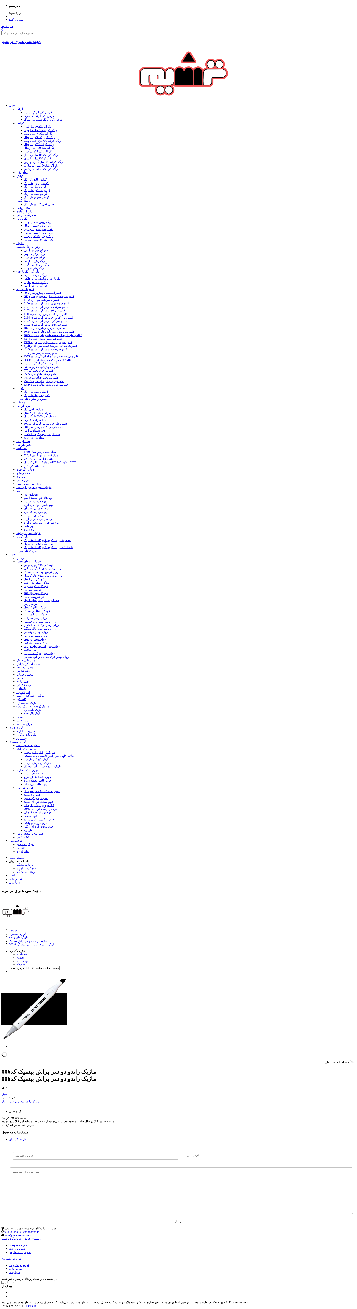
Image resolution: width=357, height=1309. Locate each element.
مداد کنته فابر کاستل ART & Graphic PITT (50, 462)
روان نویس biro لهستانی (38, 565)
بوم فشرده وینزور (35, 501)
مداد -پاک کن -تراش (28, 663)
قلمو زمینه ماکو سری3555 (40, 374)
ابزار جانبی (22, 480)
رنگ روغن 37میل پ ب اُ (38, 232)
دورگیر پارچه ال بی (35, 285)
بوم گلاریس (31, 494)
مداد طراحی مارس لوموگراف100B (45, 423)
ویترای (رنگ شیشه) (28, 246)
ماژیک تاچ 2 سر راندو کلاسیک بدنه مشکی (49, 755)
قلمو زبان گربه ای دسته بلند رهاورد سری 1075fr (53, 335)
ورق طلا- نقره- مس (28, 483)
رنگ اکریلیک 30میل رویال (39, 137)
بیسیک (5, 1094)
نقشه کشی (23, 837)
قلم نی (20, 847)
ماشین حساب (24, 674)
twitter (20, 957)
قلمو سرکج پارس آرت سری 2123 (44, 310)
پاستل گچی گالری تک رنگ (39, 204)
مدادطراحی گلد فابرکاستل (40, 413)
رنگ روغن (22, 218)
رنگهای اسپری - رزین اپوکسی (34, 487)
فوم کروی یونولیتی (35, 823)
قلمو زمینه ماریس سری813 (41, 352)
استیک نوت (23, 692)
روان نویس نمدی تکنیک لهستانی (43, 568)
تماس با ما (15, 879)
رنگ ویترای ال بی (34, 261)
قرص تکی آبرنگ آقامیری (39, 116)
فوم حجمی (30, 815)
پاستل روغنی (24, 207)
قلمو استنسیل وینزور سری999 (42, 292)
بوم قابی (29, 526)
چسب (20, 716)
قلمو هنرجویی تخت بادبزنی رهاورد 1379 (48, 342)
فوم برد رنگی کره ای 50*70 (41, 808)
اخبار (12, 875)
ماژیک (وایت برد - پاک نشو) (32, 706)
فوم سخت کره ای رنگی (38, 826)
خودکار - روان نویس (28, 561)
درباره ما (14, 882)
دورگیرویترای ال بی (36, 250)
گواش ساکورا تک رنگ (37, 190)
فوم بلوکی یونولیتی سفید (39, 819)
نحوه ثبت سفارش (20, 1252)
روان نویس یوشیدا (35, 639)
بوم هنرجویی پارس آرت (38, 519)
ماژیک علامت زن (26, 702)
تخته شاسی (23, 671)
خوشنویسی (16, 840)
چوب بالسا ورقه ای (36, 784)
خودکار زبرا (31, 603)
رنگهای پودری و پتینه (28, 533)
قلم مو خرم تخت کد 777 (39, 370)
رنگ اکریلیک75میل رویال (39, 144)
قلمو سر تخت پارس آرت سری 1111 (45, 314)
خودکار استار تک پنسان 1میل (41, 600)
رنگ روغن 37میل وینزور (38, 229)
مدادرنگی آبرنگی (26, 215)
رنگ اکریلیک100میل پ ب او (41, 154)
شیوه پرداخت (17, 1248)
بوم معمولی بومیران (36, 508)
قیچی (19, 678)
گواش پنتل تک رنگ (35, 186)
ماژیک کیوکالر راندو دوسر (39, 752)
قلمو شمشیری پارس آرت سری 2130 (46, 303)
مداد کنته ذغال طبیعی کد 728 (41, 458)
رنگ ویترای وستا (34, 268)
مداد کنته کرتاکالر (34, 466)
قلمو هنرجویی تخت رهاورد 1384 (43, 338)
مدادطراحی (23, 405)
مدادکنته (21, 448)
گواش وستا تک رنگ (35, 193)
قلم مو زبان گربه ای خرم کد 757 (44, 381)
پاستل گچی (23, 200)
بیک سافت (30, 649)
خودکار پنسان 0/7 (34, 596)
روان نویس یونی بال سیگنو (40, 628)
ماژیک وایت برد (33, 709)
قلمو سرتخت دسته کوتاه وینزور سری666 (49, 296)
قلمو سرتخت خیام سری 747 (41, 377)
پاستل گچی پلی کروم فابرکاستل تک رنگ (48, 547)
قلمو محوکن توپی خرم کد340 (41, 367)
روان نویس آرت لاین (36, 642)
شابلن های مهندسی (28, 745)
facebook (21, 954)
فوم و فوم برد (24, 787)
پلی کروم (22, 536)
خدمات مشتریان (11, 1258)
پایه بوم (20, 476)
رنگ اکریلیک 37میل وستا (39, 151)
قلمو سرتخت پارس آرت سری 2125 (45, 349)
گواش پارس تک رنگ (36, 183)
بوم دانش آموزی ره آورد (38, 504)
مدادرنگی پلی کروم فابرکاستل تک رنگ (47, 540)
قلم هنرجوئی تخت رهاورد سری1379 (46, 384)
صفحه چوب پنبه (33, 773)
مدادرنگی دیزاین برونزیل (39, 543)
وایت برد (21, 738)
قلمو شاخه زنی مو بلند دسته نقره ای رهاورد (50, 345)
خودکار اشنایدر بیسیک (37, 610)
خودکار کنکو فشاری (36, 586)
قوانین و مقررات (19, 1265)
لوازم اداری (16, 727)
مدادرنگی (22, 172)
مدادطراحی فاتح (34, 437)
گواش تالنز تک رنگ (35, 179)
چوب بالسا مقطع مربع (37, 777)
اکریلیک (20, 123)
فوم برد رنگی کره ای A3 (39, 805)
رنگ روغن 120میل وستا (38, 236)
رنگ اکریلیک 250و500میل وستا (42, 140)
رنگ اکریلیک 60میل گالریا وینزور (43, 162)
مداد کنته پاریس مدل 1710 (40, 451)
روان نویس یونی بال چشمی (40, 621)
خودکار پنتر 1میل (34, 579)
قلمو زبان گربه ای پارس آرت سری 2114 (48, 317)
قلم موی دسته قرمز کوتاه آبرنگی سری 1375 (51, 356)
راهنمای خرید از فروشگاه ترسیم (21, 1238)
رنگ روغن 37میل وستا (37, 222)
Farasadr (31, 1305)
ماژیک (20, 243)
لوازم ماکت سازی (27, 770)
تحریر (12, 554)
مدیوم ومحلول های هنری (31, 398)
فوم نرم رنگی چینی (36, 798)
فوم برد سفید (32, 794)
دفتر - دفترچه (24, 667)
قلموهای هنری (25, 289)
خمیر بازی (22, 681)
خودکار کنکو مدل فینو (37, 582)
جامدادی (21, 688)
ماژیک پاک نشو (33, 713)
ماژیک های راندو (26, 748)
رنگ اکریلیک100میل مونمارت (41, 165)
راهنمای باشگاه (25, 871)
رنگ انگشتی (23, 685)
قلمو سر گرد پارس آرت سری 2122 (45, 321)
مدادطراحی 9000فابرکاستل (41, 416)
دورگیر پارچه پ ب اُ (36, 275)
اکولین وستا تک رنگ (36, 391)
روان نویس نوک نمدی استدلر (41, 625)
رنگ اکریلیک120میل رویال (39, 147)
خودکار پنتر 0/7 (33, 589)
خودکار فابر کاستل (35, 607)
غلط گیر (21, 699)
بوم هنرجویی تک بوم (36, 511)
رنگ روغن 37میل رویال (38, 225)
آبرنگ (19, 109)
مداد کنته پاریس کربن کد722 (41, 455)
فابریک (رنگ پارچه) (27, 271)
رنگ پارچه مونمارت (36, 282)
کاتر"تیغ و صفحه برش (29, 833)
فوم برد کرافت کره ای (38, 812)
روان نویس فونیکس (36, 632)
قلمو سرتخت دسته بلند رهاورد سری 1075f (49, 331)
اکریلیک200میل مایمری (38, 158)
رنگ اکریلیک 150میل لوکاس (41, 169)
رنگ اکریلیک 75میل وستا (39, 133)
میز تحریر (22, 720)
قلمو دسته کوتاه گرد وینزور (40, 363)
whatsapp (22, 961)
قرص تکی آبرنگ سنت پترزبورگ (43, 119)
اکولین (20, 388)
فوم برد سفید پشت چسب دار (42, 791)
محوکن (20, 402)
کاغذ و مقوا (23, 473)
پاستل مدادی (24, 211)
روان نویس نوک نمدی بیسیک (41, 572)
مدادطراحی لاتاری (35, 420)
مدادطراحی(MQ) (34, 430)
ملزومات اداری (25, 731)
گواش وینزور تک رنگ (36, 197)
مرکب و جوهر (25, 844)
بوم (18, 490)
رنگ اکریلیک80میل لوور (38, 126)
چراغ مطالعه (24, 724)
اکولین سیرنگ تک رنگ (37, 395)
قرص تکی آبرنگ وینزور (38, 112)
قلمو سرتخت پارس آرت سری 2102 (45, 324)
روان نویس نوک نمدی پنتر (39, 653)
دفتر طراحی (24, 444)
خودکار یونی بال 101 (36, 593)
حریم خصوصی (18, 1245)
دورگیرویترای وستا (35, 257)
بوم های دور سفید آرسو (38, 497)
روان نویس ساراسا (35, 618)
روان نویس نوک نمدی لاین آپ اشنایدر (46, 656)
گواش (20, 176)
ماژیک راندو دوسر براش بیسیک (43, 766)
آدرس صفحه (17, 967)
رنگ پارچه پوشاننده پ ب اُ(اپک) (43, 278)
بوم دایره (29, 529)
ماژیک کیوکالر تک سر (37, 759)
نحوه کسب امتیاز (26, 868)
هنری (12, 105)
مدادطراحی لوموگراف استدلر (42, 434)
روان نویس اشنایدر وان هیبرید (42, 646)
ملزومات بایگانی (26, 734)
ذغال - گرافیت (25, 469)
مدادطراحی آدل (33, 409)
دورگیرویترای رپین (35, 253)
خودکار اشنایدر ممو (35, 614)
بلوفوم (28, 830)
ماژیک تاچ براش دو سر (38, 762)
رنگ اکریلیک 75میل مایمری (40, 130)
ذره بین (20, 557)
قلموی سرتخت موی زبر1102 (41, 299)
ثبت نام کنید (16, 19)
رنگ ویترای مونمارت (36, 264)
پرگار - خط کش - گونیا (30, 695)
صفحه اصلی (16, 857)
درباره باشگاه (24, 864)
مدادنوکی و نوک (26, 660)
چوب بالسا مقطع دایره (38, 780)
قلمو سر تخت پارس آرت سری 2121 (46, 306)
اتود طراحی (23, 441)
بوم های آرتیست (34, 515)
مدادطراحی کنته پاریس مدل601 (43, 427)
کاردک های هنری (26, 550)
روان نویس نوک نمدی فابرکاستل (43, 575)
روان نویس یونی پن (35, 635)
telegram (21, 964)
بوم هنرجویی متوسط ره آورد (41, 522)
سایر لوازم (22, 851)
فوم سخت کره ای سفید (38, 801)
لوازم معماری (17, 741)
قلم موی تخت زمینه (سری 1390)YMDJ (48, 359)
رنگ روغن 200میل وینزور (39, 239)
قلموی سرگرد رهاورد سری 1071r (44, 328)
